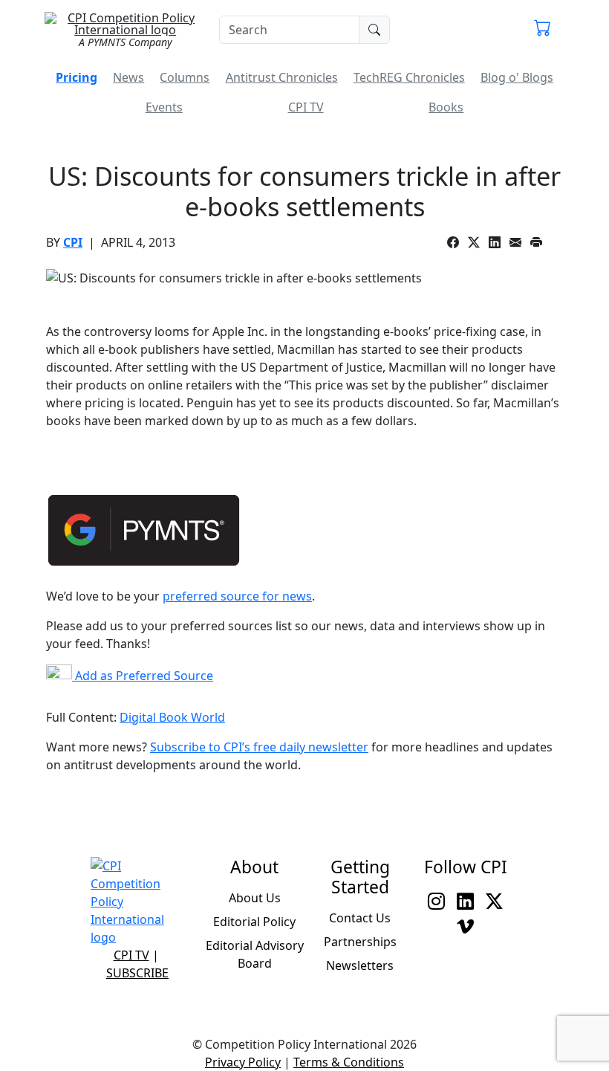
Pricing (76, 77)
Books (446, 107)
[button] (542, 30)
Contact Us (360, 918)
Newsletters (360, 965)
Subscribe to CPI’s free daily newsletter (259, 747)
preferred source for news (237, 596)
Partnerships (360, 942)
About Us (255, 898)
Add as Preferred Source (142, 675)
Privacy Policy (243, 1062)
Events (164, 107)
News (128, 77)
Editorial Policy (254, 921)
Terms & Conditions (348, 1062)
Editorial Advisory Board (255, 954)
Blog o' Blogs (517, 77)
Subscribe (137, 973)
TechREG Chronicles (409, 77)
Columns (184, 77)
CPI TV (306, 107)
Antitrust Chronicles (282, 77)
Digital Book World (172, 717)
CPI (72, 242)
